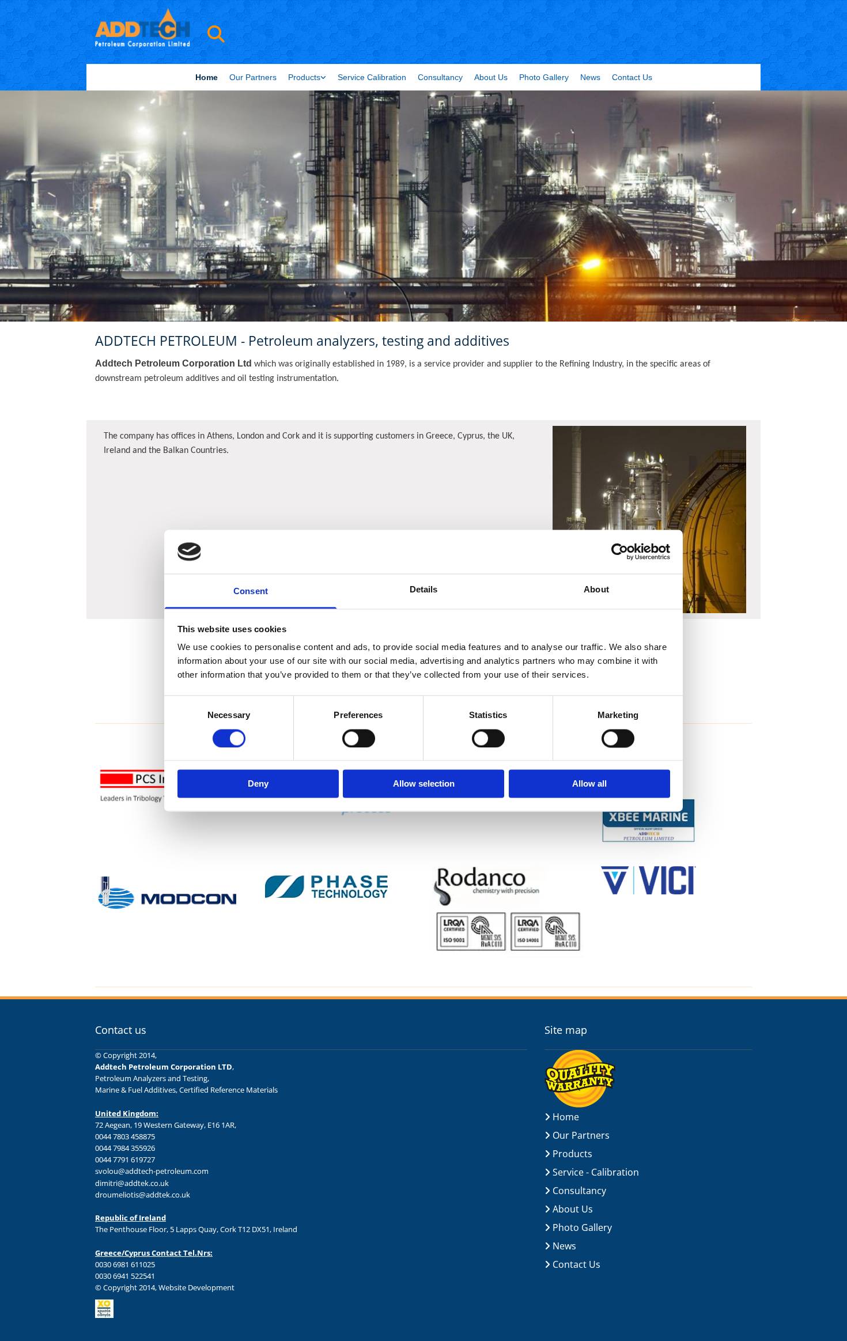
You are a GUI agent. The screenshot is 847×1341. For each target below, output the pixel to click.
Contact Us (632, 77)
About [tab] (596, 590)
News (590, 77)
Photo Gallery (544, 77)
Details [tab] (424, 590)
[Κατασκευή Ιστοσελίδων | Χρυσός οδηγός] (311, 1309)
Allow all (589, 784)
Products (304, 77)
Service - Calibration (596, 1172)
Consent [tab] (250, 591)
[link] (307, 77)
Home (206, 77)
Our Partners (253, 77)
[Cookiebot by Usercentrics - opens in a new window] (619, 551)
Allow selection (424, 784)
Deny (258, 784)
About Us (491, 77)
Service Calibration (372, 77)
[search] (216, 34)
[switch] (358, 738)
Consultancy (440, 77)
